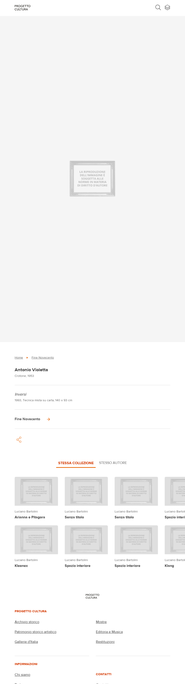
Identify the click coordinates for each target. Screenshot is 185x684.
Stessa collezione (76, 463)
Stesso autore (113, 463)
